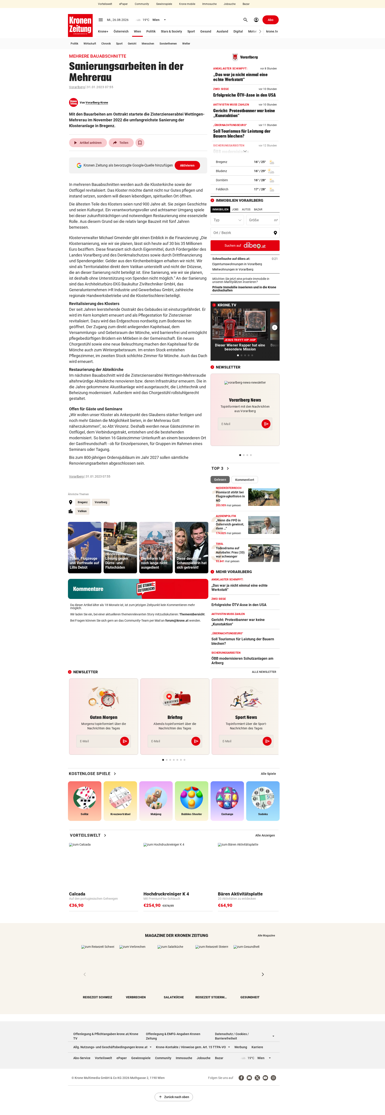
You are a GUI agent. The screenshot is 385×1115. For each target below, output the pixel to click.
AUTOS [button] (246, 209)
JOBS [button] (235, 209)
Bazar (246, 4)
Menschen (148, 43)
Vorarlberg (77, 87)
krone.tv (272, 31)
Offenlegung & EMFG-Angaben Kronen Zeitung (173, 1036)
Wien (137, 31)
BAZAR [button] (258, 209)
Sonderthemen (168, 43)
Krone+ (103, 31)
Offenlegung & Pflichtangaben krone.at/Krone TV (105, 1036)
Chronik (106, 43)
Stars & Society (171, 31)
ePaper (123, 4)
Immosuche (209, 4)
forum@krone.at (176, 620)
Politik (151, 31)
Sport (191, 31)
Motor (252, 31)
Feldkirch (222, 189)
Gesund (205, 31)
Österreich (121, 31)
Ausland (222, 31)
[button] (260, 31)
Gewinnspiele (164, 4)
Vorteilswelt (105, 4)
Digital (238, 31)
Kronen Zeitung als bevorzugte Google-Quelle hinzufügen (139, 165)
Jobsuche (230, 4)
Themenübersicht (192, 614)
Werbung (240, 1047)
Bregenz (83, 502)
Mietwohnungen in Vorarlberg (245, 269)
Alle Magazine (266, 935)
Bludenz (221, 171)
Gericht (132, 43)
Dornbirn (222, 180)
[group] (84, 547)
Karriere (257, 1047)
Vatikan (82, 511)
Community (142, 4)
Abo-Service (81, 1058)
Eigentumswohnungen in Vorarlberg (245, 264)
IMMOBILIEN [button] (220, 209)
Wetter (186, 43)
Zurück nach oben (173, 1097)
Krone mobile (187, 4)
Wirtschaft (90, 43)
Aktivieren (187, 165)
